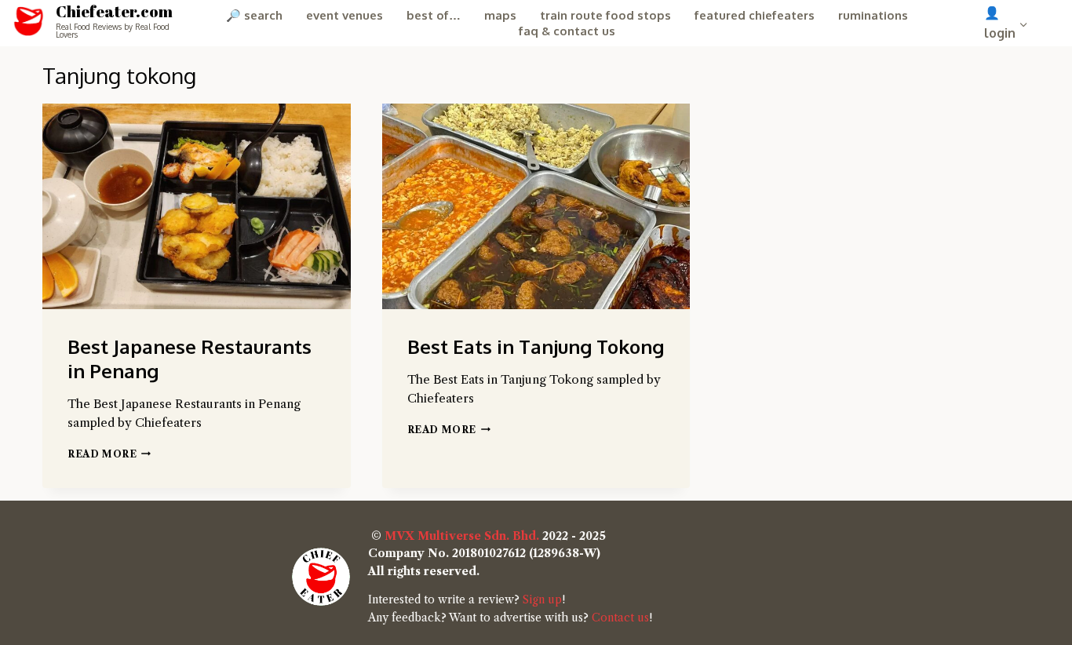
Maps (500, 15)
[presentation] (196, 206)
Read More (109, 454)
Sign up (542, 599)
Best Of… (434, 15)
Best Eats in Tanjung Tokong (535, 346)
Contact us (620, 617)
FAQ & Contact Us (567, 31)
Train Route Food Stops (605, 15)
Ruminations (873, 15)
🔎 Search (254, 15)
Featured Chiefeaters (755, 15)
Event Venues (344, 15)
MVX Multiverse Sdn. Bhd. (462, 536)
